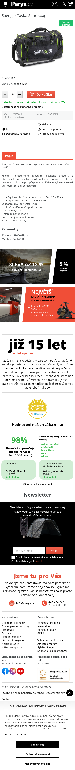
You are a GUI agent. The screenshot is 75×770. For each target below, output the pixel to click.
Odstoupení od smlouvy (15, 626)
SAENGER (53, 114)
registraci (22, 83)
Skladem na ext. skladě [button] (19, 102)
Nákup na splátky (12, 647)
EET (40, 636)
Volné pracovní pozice (50, 640)
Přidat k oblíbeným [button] (53, 133)
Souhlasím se (22, 557)
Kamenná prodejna (49, 622)
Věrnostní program (13, 640)
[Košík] (70, 4)
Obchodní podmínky (13, 622)
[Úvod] (22, 4)
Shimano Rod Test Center (52, 650)
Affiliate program (47, 643)
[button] (63, 4)
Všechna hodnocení (37, 484)
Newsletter (44, 626)
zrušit (39, 561)
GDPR (41, 633)
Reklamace (8, 629)
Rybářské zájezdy (48, 647)
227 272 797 (56, 601)
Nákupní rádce (10, 643)
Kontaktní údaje (47, 629)
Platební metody (11, 636)
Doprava (7, 633)
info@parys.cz (25, 603)
